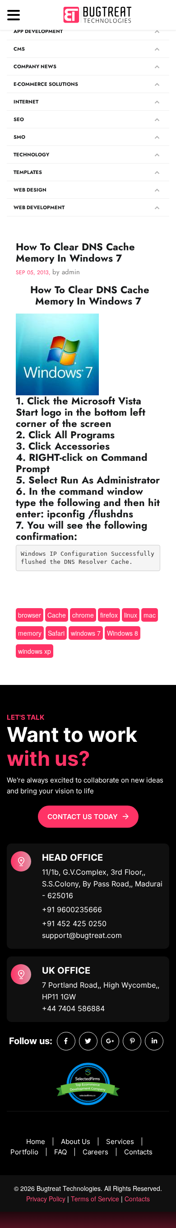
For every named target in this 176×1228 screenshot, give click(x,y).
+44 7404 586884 (73, 1008)
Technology (31, 154)
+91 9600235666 (72, 909)
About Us (75, 1141)
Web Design (30, 189)
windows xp (34, 651)
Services (120, 1141)
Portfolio (24, 1152)
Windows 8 (122, 632)
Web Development (39, 207)
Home (35, 1141)
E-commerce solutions (46, 84)
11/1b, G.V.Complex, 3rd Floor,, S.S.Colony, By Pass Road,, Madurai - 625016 (102, 883)
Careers (95, 1152)
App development (38, 31)
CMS (19, 48)
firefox (109, 614)
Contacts (138, 1152)
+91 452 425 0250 (74, 923)
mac (150, 614)
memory (30, 632)
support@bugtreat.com (82, 935)
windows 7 (86, 632)
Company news (35, 66)
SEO (19, 119)
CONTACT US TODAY (82, 816)
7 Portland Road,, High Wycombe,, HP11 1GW (100, 990)
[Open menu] (14, 15)
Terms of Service (95, 1198)
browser (29, 614)
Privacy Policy (45, 1198)
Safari (56, 632)
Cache (56, 614)
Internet (26, 101)
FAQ (60, 1152)
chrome (83, 614)
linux (130, 614)
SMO (19, 137)
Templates (28, 172)
